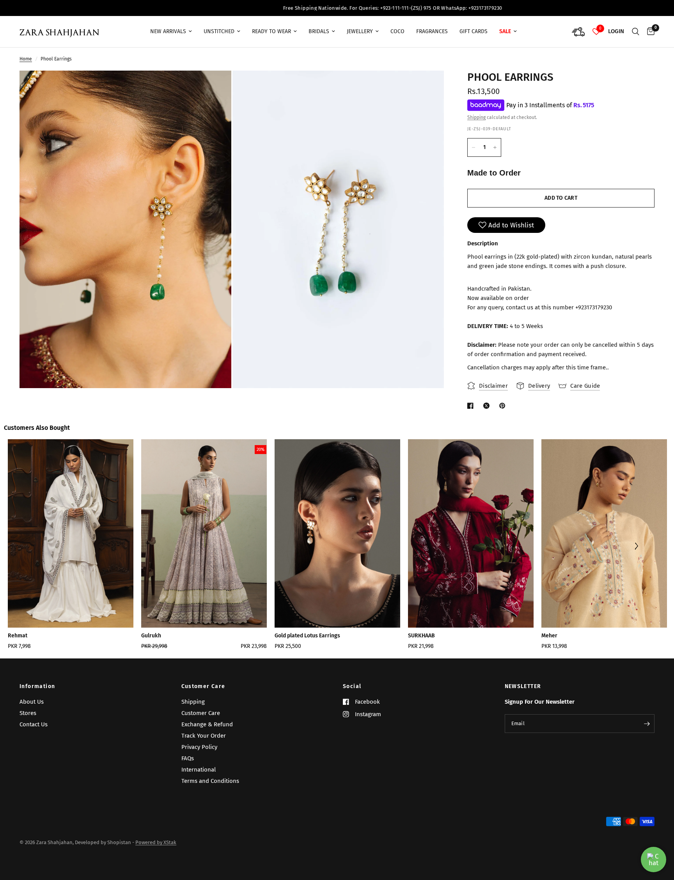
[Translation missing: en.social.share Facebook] (472, 405)
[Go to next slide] (636, 547)
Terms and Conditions (210, 780)
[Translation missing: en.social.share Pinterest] (504, 405)
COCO (397, 31)
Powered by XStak (155, 842)
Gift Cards (473, 31)
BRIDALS (319, 31)
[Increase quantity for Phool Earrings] (495, 147)
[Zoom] (215, 87)
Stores (28, 713)
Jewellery (360, 31)
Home (26, 59)
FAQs (187, 758)
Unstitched (219, 31)
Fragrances (432, 31)
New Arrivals (168, 31)
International (198, 769)
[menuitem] (171, 31)
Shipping (476, 118)
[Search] (635, 31)
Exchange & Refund (207, 724)
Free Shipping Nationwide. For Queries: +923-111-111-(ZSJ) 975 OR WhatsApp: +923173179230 (310, 8)
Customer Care (203, 686)
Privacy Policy (199, 746)
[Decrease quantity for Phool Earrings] (473, 147)
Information (37, 686)
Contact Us (34, 724)
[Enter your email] (646, 723)
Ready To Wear (271, 31)
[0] (648, 31)
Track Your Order (203, 735)
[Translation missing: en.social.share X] (488, 405)
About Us (32, 701)
